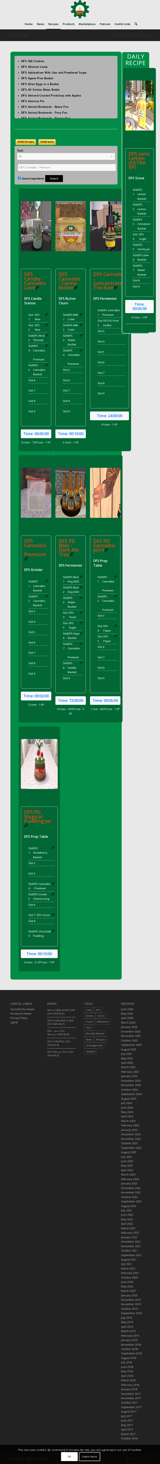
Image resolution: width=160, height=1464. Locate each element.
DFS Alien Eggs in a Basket (40, 84)
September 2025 (131, 1045)
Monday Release (95, 1033)
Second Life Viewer (22, 1009)
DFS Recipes (19, 35)
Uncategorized (94, 1045)
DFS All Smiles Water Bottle (40, 89)
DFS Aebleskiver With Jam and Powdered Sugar (54, 72)
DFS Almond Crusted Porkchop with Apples (51, 95)
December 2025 (131, 1031)
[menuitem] (29, 24)
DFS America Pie (32, 101)
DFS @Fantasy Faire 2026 (60, 1051)
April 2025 (127, 1063)
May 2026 (127, 1013)
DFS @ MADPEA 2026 (58, 1041)
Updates (90, 1051)
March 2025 (128, 1067)
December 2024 (131, 1081)
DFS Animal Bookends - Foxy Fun (44, 112)
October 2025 (129, 1040)
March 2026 (128, 1022)
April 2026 (127, 1018)
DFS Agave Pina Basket (37, 78)
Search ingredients (32, 178)
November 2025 (131, 1036)
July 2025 (126, 1054)
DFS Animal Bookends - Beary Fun (45, 106)
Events (89, 1015)
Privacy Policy (19, 1018)
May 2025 (127, 1058)
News (89, 1039)
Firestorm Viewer (21, 1013)
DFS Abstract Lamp (34, 66)
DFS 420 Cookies (32, 61)
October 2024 (129, 1089)
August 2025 (128, 1049)
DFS (98, 1009)
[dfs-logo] (80, 9)
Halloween (103, 1021)
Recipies (100, 1039)
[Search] (134, 24)
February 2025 (130, 1072)
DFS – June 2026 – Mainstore (56, 1032)
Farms (100, 1015)
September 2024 (131, 1094)
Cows (89, 1009)
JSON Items (47, 142)
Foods (89, 1021)
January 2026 (129, 1027)
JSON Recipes (25, 142)
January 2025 (129, 1076)
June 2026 (127, 1009)
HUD (88, 1027)
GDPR (14, 1022)
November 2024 (131, 1085)
